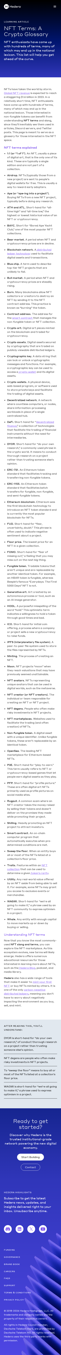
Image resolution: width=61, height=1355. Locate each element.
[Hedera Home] (12, 6)
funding (9, 1249)
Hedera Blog (27, 967)
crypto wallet (27, 371)
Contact (30, 1167)
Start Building (30, 1157)
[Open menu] (55, 6)
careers (9, 1271)
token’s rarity (39, 873)
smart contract (22, 317)
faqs (7, 1278)
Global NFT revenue (17, 93)
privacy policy (14, 1299)
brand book (12, 1263)
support (9, 1285)
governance (12, 1256)
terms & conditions (17, 1292)
